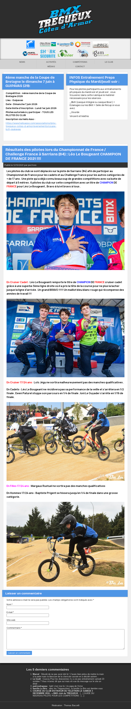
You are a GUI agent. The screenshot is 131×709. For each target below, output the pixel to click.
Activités (51, 62)
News (22, 62)
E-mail (10, 612)
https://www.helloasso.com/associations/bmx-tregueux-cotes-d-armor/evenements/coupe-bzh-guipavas (31, 126)
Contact (80, 66)
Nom (10, 604)
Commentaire (14, 627)
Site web (11, 620)
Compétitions (80, 62)
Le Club (109, 62)
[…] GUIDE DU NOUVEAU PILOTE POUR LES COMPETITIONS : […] (63, 694)
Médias (51, 66)
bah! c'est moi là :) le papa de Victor (66, 686)
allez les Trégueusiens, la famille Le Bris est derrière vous (76, 688)
